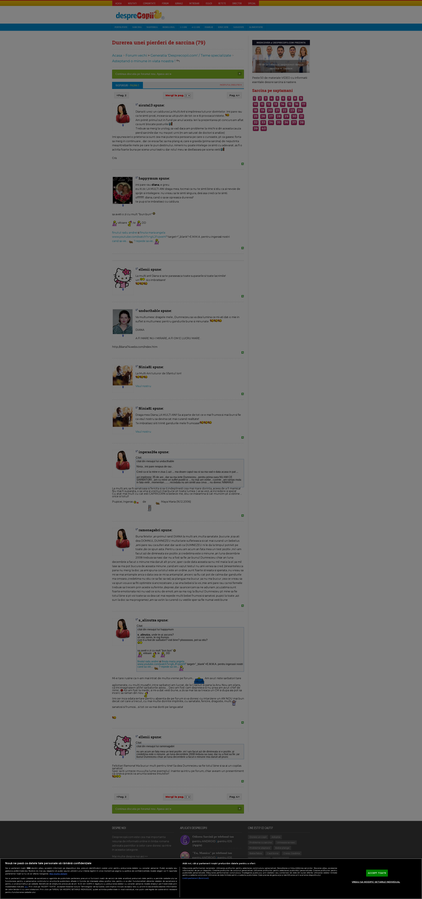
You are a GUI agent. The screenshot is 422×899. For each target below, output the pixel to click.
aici (26, 886)
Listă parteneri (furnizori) (195, 878)
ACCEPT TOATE (377, 873)
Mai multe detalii (58, 874)
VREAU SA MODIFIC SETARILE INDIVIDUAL (376, 882)
